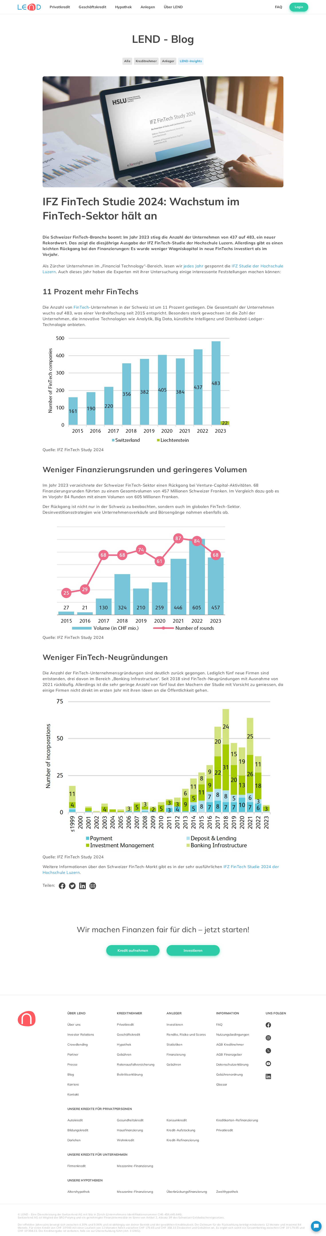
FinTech (81, 307)
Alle (127, 61)
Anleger (168, 61)
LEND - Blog (163, 38)
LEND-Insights (191, 61)
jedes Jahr (194, 266)
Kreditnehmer (146, 61)
